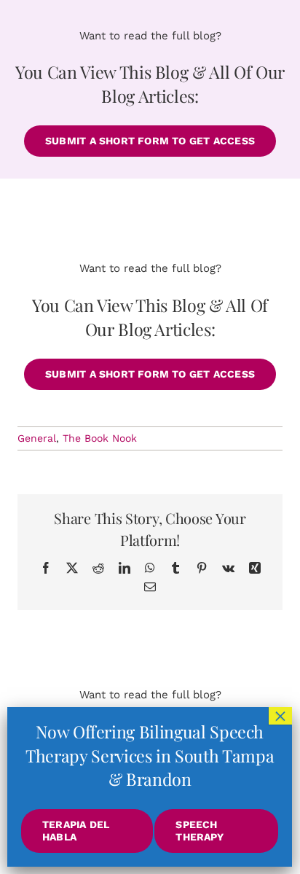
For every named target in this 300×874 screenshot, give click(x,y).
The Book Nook (100, 438)
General (36, 438)
